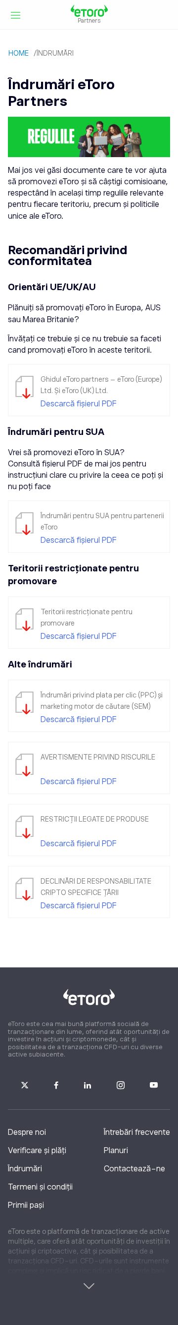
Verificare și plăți (37, 1150)
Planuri (116, 1150)
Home (18, 53)
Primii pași (26, 1205)
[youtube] (154, 1083)
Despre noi (27, 1132)
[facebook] (56, 1083)
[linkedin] (87, 1083)
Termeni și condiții (40, 1187)
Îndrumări (25, 1168)
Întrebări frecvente (137, 1132)
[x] (25, 1083)
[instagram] (121, 1083)
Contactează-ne (134, 1168)
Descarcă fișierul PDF (79, 403)
